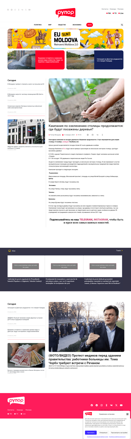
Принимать (91, 432)
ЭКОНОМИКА (77, 25)
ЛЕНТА (90, 25)
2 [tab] (65, 288)
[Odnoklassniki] (18, 10)
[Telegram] (11, 10)
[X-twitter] (26, 10)
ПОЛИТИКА (38, 25)
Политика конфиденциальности (117, 436)
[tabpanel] (25, 270)
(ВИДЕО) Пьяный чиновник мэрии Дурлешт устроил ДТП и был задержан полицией (25, 318)
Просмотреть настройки (119, 432)
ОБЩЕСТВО (62, 25)
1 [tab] (63, 288)
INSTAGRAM (101, 219)
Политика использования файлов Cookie (97, 436)
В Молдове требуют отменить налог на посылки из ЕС (26, 84)
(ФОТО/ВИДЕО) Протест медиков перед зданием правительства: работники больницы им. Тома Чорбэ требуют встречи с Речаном (85, 359)
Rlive (64, 148)
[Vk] (22, 10)
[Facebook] (8, 10)
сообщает (65, 142)
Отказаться (103, 432)
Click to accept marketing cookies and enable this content (25, 266)
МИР (49, 25)
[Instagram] (15, 10)
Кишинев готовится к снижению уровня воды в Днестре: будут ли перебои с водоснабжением (50, 60)
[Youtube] (29, 10)
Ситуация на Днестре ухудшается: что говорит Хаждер (110, 60)
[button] (127, 414)
